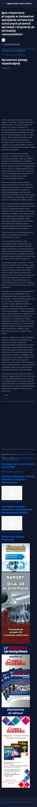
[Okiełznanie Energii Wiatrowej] (12, 530)
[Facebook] (3, 78)
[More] (12, 99)
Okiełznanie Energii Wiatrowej (13, 538)
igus (5, 398)
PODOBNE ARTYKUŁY (14, 464)
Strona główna (7, 49)
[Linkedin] (8, 99)
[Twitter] (8, 88)
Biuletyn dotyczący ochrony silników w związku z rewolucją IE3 (18, 479)
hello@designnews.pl (14, 802)
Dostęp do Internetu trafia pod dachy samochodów (17, 459)
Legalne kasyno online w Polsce (19, 3)
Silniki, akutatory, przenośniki (23, 49)
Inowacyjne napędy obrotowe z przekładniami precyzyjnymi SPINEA (17, 509)
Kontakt (5, 802)
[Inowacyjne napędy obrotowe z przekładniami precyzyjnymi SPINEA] (12, 500)
